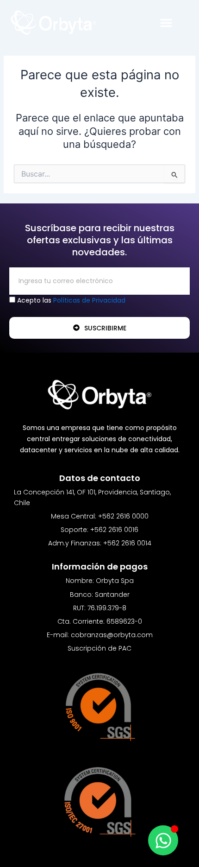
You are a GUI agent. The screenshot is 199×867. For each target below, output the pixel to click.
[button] (166, 22)
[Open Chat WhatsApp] (163, 840)
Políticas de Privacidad (89, 300)
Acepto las (71, 300)
